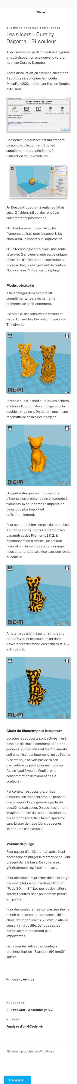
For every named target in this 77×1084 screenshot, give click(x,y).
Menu (41, 12)
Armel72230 (50, 28)
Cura (16, 979)
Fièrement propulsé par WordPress (30, 1051)
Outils (29, 979)
